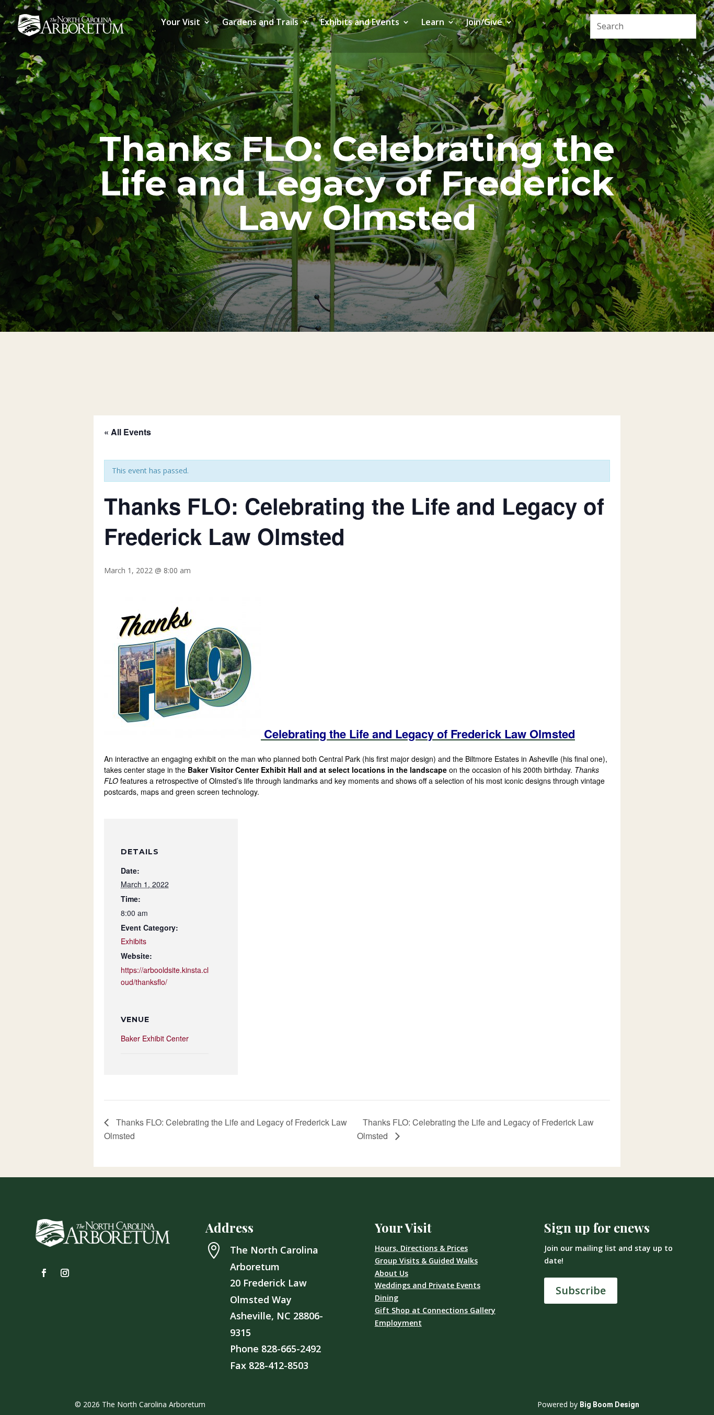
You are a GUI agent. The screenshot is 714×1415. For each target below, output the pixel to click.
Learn (432, 23)
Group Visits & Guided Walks (426, 1261)
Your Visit (180, 23)
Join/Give (484, 23)
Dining (386, 1298)
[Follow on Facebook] (44, 1273)
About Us (391, 1273)
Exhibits (133, 941)
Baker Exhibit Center (155, 1038)
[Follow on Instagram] (64, 1273)
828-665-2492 (291, 1348)
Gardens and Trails (260, 23)
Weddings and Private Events (427, 1285)
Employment (398, 1323)
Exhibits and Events (359, 23)
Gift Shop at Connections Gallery (435, 1310)
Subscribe (581, 1290)
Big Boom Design (609, 1404)
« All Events (127, 432)
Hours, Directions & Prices (421, 1248)
